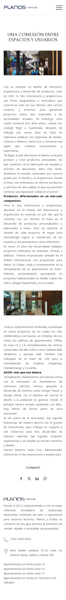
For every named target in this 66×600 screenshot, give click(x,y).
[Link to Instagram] (45, 478)
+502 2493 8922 (20, 539)
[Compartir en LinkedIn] (37, 478)
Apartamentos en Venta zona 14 (24, 569)
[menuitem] (50, 7)
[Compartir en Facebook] (21, 478)
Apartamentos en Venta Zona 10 (24, 564)
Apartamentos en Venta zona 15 (24, 573)
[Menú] (57, 7)
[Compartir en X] (29, 478)
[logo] (24, 7)
